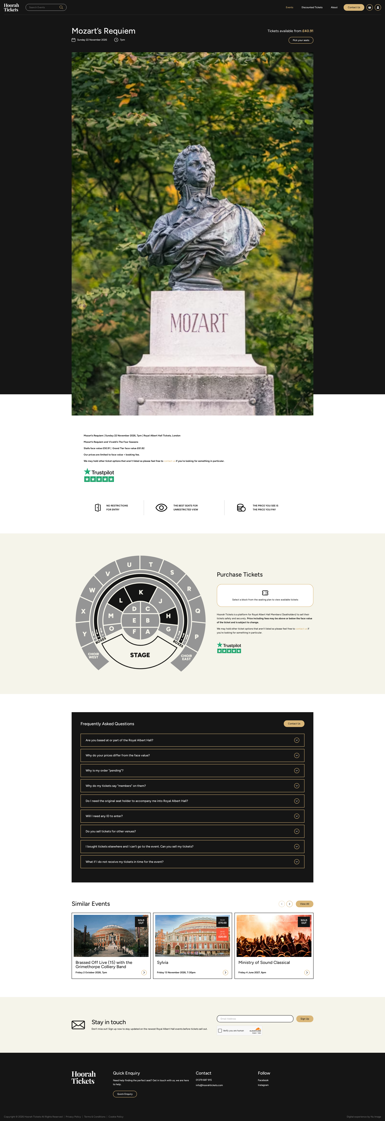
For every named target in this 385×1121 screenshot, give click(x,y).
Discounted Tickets (312, 7)
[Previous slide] (282, 904)
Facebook (263, 1080)
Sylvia (156, 914)
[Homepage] (11, 7)
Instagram (263, 1085)
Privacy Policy (73, 1116)
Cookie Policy (115, 1116)
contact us (169, 461)
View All (304, 903)
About (334, 7)
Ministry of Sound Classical (249, 914)
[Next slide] (289, 904)
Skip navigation (8, 1)
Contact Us (354, 7)
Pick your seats (301, 40)
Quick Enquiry (125, 1094)
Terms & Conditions (94, 1116)
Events (289, 7)
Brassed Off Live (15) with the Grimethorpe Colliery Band (103, 914)
